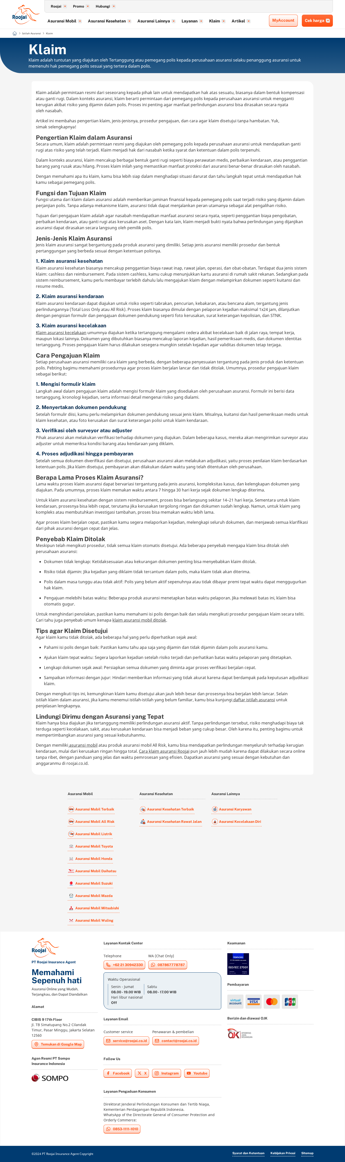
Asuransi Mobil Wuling (94, 920)
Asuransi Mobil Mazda (94, 896)
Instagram (170, 1073)
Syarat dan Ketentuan (248, 1153)
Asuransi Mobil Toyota (94, 846)
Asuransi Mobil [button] (61, 21)
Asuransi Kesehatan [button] (107, 21)
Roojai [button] (56, 6)
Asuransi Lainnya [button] (153, 21)
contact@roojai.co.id (179, 1041)
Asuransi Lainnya (225, 794)
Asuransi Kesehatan (156, 794)
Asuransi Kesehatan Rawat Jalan (174, 822)
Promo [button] (78, 6)
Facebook (121, 1073)
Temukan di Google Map (61, 1044)
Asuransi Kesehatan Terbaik (170, 809)
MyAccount (283, 20)
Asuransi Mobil (80, 794)
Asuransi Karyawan (235, 809)
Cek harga (314, 20)
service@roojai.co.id (130, 1041)
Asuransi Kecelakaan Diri (240, 822)
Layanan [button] (190, 21)
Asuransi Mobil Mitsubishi (97, 908)
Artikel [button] (238, 21)
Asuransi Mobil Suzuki (94, 883)
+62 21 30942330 (128, 965)
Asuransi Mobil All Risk (94, 822)
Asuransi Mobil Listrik (93, 834)
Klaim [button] (214, 21)
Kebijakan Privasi (282, 1153)
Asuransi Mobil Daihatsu (95, 871)
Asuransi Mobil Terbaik (94, 809)
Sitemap (307, 1153)
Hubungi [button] (103, 6)
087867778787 (171, 965)
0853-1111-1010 (125, 1129)
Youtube (200, 1073)
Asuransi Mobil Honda (93, 859)
